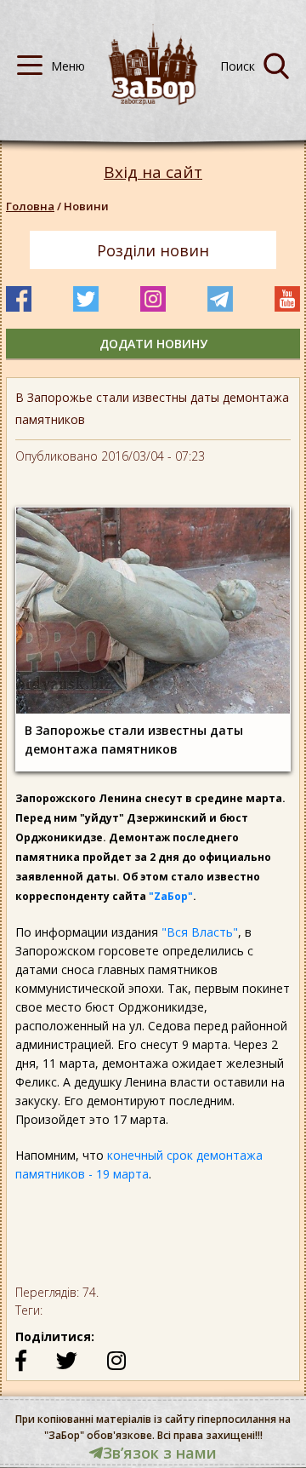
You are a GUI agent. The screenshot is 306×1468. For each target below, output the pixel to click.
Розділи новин (153, 250)
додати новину (153, 343)
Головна (30, 206)
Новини (86, 206)
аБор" (177, 896)
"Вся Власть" (200, 932)
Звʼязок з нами (160, 1452)
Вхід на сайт (153, 172)
